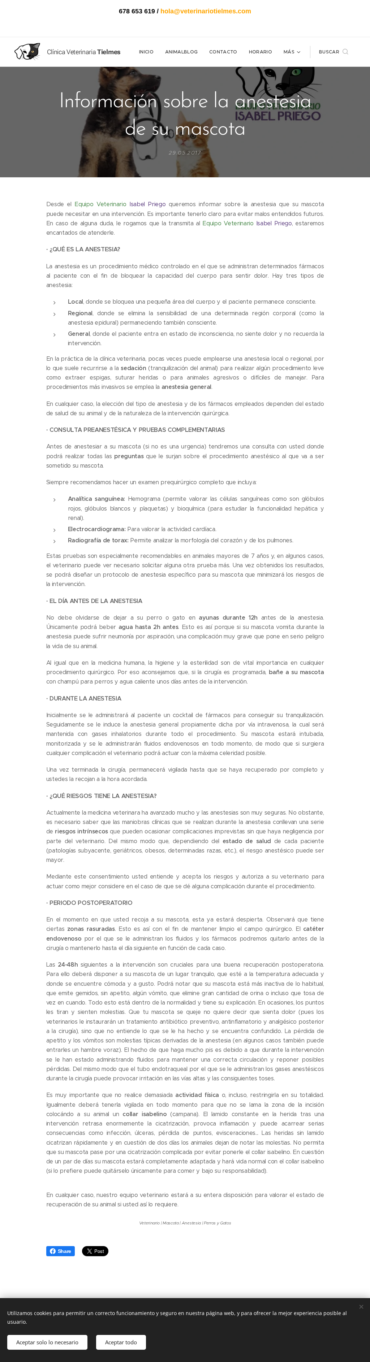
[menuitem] (148, 52)
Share (64, 1251)
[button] (333, 52)
